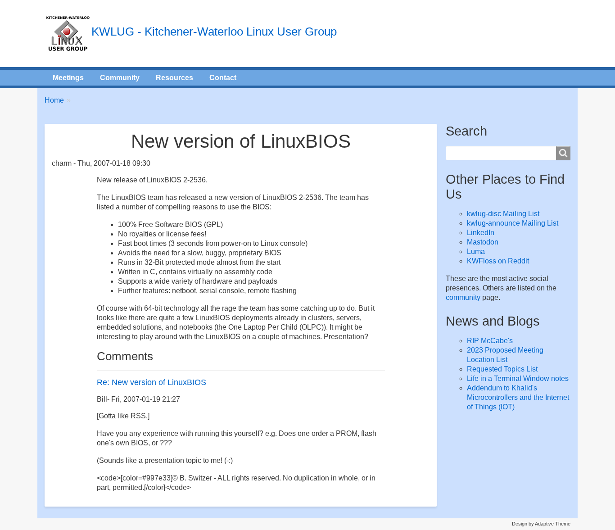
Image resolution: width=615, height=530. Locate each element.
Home (54, 100)
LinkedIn (480, 232)
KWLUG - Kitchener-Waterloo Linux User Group (214, 31)
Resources (174, 78)
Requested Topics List (502, 369)
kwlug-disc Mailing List (503, 213)
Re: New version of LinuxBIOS (151, 382)
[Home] (68, 33)
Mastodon (482, 242)
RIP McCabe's (490, 340)
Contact (222, 78)
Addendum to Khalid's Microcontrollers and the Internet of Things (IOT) (518, 397)
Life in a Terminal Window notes (518, 378)
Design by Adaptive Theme (541, 523)
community (463, 297)
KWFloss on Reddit (498, 261)
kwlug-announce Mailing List (512, 223)
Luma (476, 251)
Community (120, 78)
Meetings (68, 78)
